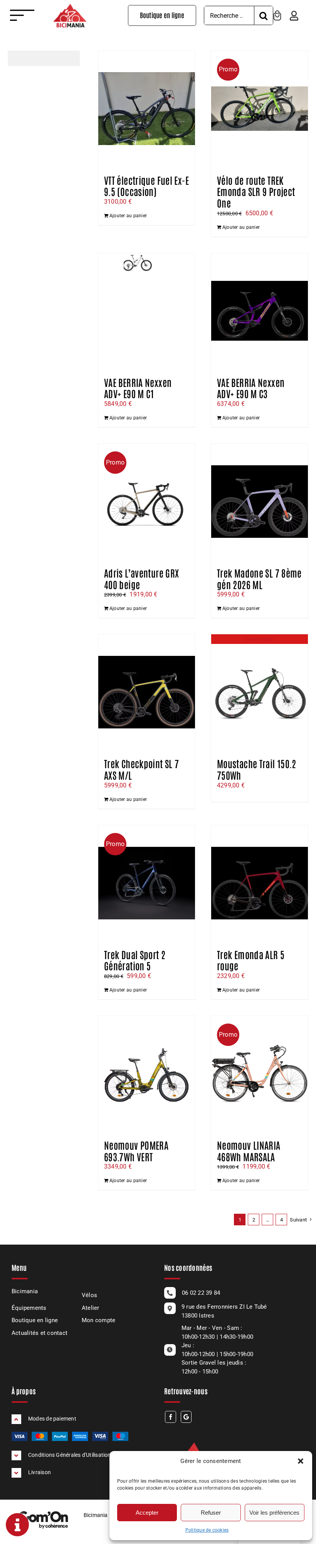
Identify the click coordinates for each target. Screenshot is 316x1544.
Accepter (147, 1512)
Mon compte (98, 1320)
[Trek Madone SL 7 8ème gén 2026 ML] (259, 501)
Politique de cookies (207, 1530)
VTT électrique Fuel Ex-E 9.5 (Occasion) (146, 186)
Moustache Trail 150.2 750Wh (256, 769)
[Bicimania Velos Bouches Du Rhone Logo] (70, 6)
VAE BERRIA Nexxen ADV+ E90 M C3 (250, 388)
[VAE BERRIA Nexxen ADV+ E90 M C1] (146, 311)
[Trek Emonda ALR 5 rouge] (259, 883)
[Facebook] (170, 1417)
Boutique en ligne (35, 1320)
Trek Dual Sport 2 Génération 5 (134, 960)
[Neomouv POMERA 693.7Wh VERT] (146, 1074)
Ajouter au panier (128, 215)
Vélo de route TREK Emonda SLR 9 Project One (256, 191)
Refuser (211, 1512)
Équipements (29, 1307)
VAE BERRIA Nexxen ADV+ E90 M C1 (137, 388)
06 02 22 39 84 (201, 1292)
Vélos (89, 1295)
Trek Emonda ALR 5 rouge (250, 960)
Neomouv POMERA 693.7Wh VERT (136, 1150)
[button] (300, 1461)
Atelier (90, 1307)
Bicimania (25, 1291)
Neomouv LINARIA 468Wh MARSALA (249, 1150)
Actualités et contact (39, 1332)
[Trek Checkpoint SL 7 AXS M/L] (146, 692)
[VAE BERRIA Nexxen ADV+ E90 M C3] (259, 311)
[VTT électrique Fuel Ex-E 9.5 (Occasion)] (146, 109)
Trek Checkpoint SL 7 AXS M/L (141, 769)
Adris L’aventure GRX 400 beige (141, 578)
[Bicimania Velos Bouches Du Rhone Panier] (277, 13)
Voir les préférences (274, 1512)
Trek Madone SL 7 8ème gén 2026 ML (259, 578)
